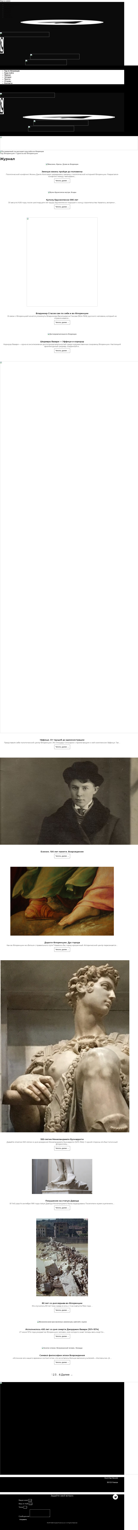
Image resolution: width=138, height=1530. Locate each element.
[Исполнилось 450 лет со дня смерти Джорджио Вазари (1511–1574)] (62, 1322)
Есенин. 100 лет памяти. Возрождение (62, 851)
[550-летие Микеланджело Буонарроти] (64, 1132)
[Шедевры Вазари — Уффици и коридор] (62, 334)
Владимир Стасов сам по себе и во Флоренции (62, 313)
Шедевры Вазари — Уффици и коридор (62, 341)
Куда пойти (9, 7)
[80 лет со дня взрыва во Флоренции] (62, 1296)
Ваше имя (23, 1500)
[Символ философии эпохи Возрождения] (62, 1348)
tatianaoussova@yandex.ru (108, 1491)
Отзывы (7, 15)
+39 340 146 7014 (56, 28)
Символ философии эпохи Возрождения (62, 1355)
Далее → (67, 1374)
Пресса (7, 13)
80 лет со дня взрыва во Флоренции (62, 1303)
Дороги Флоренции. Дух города (62, 942)
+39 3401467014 (111, 1487)
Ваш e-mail (24, 1504)
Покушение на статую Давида (62, 1201)
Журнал (7, 9)
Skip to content (5, 1)
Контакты (8, 17)
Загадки (7, 11)
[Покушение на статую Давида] (62, 1193)
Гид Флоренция (7, 153)
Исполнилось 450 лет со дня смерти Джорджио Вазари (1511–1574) (62, 1329)
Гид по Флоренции (12, 5)
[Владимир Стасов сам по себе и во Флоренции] (62, 306)
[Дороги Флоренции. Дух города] (62, 935)
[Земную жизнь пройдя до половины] (62, 164)
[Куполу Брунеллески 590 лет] (62, 192)
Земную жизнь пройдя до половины (62, 171)
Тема (21, 1507)
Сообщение (24, 1516)
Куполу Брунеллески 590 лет (62, 200)
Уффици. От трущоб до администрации (62, 740)
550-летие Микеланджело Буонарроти (62, 1139)
